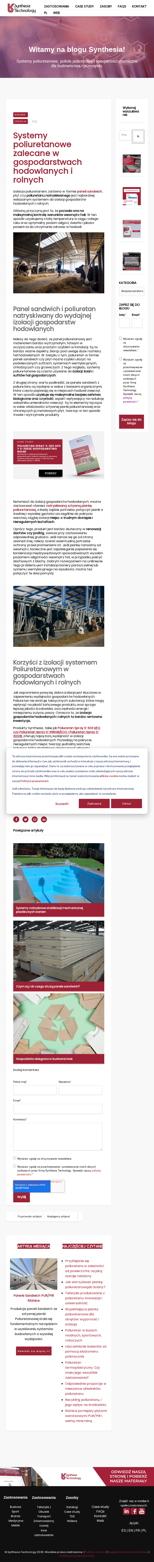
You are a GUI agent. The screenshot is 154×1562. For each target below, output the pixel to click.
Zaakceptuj (94, 803)
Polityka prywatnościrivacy (77, 1556)
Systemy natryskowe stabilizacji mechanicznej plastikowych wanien (49, 909)
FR (138, 1530)
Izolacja (20, 121)
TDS (72, 1516)
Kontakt (100, 1516)
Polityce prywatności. (34, 780)
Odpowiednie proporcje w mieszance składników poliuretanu (85, 1388)
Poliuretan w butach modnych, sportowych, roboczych (83, 1335)
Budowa (20, 114)
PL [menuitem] (45, 12)
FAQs (100, 1511)
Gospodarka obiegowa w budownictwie (44, 1059)
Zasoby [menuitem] (106, 6)
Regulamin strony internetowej (128, 1552)
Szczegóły (62, 803)
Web (100, 1520)
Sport (15, 1511)
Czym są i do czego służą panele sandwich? (48, 986)
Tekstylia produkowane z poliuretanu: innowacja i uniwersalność (85, 1298)
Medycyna (16, 1521)
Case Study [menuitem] (84, 6)
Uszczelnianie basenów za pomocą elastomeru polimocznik (85, 1351)
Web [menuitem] (56, 12)
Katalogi (72, 1507)
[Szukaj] (138, 136)
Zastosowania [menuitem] (56, 6)
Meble (15, 1525)
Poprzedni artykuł (30, 1216)
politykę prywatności (130, 399)
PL (144, 1530)
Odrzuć (126, 803)
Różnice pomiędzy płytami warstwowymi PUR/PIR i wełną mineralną (86, 1415)
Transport (44, 1516)
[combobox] (125, 135)
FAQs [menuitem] (122, 6)
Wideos (72, 1521)
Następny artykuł (58, 1216)
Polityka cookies (95, 1552)
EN (131, 1530)
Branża (15, 1516)
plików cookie (109, 776)
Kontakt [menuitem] (139, 6)
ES (124, 1530)
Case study (72, 1512)
